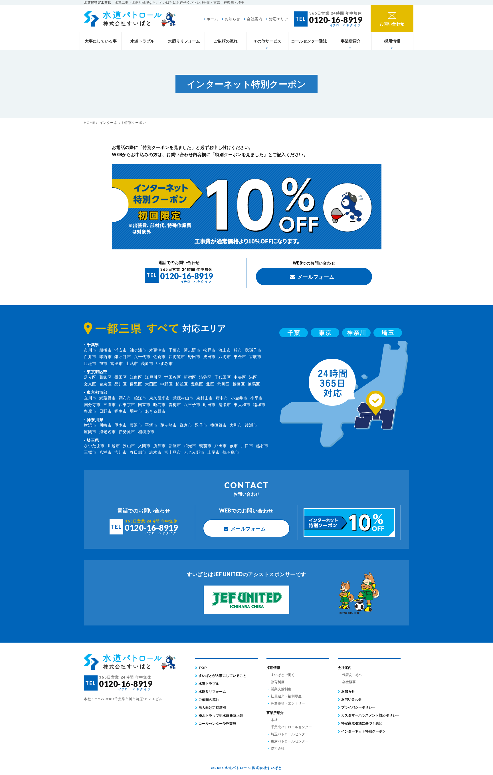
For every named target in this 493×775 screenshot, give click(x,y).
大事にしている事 (101, 41)
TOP (203, 667)
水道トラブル (142, 41)
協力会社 (277, 748)
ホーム (212, 19)
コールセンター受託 (309, 41)
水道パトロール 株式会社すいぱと (130, 19)
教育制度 (277, 682)
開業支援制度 (281, 689)
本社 (274, 720)
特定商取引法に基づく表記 (361, 723)
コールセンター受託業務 (217, 723)
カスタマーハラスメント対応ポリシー (370, 715)
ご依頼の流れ (226, 41)
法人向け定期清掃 (212, 707)
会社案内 (254, 19)
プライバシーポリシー (358, 707)
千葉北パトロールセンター (291, 727)
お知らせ (232, 19)
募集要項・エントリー (288, 703)
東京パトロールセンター (289, 741)
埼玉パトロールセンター (289, 734)
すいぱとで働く (283, 675)
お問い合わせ (351, 699)
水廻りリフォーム (184, 41)
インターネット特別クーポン (363, 731)
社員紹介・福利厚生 (286, 696)
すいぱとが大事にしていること (222, 675)
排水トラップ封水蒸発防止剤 (221, 715)
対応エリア (278, 19)
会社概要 (349, 682)
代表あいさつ (352, 675)
